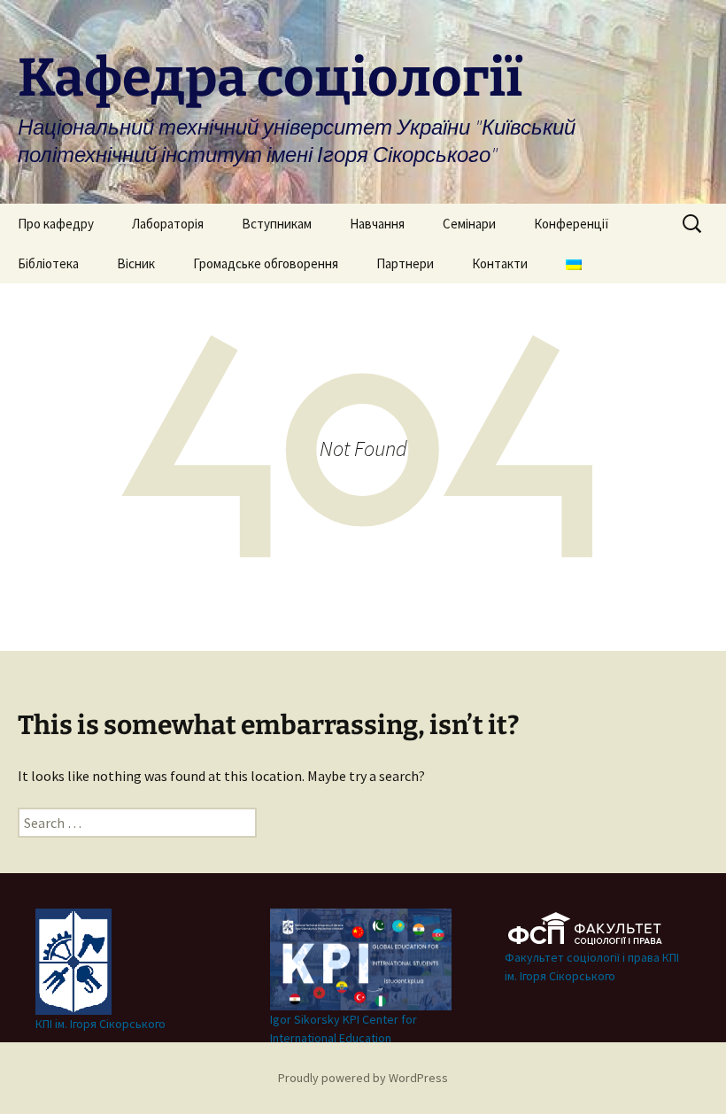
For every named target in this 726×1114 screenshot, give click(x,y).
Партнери (405, 263)
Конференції (571, 223)
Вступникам (277, 223)
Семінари (469, 223)
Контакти (500, 263)
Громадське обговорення (265, 263)
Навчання (377, 223)
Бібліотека (48, 263)
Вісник (136, 263)
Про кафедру (56, 223)
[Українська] (573, 263)
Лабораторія (168, 223)
